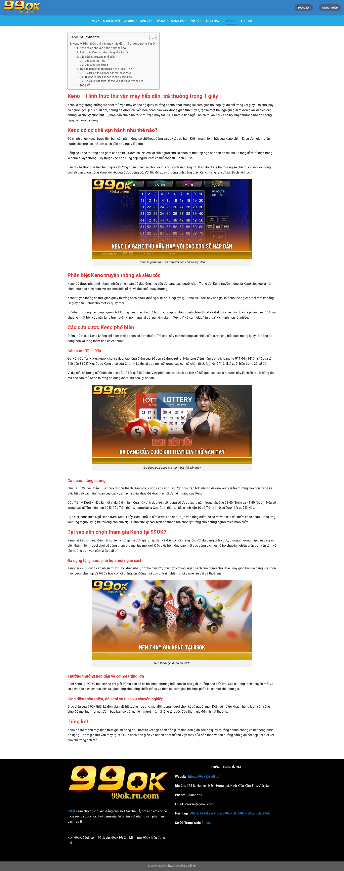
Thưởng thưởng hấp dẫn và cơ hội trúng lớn (108, 77)
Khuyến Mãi (111, 20)
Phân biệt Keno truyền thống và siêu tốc (104, 52)
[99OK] (45, 7)
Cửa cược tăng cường (96, 64)
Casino (129, 20)
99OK (95, 20)
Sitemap (207, 823)
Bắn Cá (145, 20)
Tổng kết (85, 85)
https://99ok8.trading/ (204, 776)
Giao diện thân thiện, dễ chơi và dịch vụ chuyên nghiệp (114, 81)
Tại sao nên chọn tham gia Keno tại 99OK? (106, 68)
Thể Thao (213, 20)
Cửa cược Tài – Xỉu (95, 60)
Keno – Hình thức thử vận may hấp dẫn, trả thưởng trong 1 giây (114, 43)
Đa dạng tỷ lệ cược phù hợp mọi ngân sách (108, 73)
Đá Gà (161, 20)
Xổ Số (230, 20)
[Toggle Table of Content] (151, 37)
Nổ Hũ (195, 20)
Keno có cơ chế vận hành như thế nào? (103, 48)
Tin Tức (246, 20)
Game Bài (177, 20)
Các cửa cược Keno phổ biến (97, 56)
